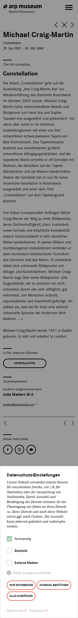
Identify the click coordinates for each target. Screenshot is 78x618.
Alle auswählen (21, 596)
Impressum (37, 611)
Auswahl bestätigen (53, 585)
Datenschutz (15, 611)
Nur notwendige (21, 585)
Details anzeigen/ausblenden (32, 573)
